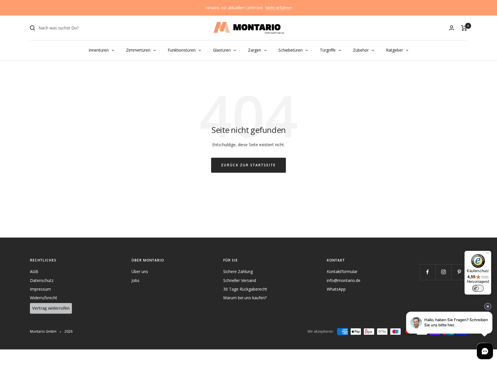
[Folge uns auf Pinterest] (459, 272)
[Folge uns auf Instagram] (443, 272)
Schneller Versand (239, 280)
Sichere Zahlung (238, 271)
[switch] (478, 288)
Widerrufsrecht (43, 297)
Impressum (40, 289)
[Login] (451, 27)
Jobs (135, 280)
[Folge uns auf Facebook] (427, 272)
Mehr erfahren (278, 7)
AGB (34, 271)
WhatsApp (336, 289)
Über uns (139, 271)
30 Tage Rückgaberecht (245, 289)
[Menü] (487, 254)
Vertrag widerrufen (51, 308)
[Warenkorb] (464, 28)
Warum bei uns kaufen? (245, 297)
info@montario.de (343, 280)
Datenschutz (41, 280)
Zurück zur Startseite (248, 165)
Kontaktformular (342, 271)
